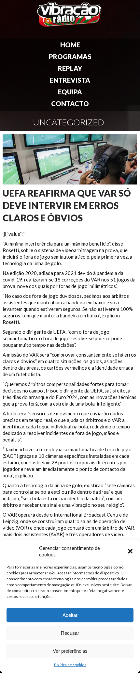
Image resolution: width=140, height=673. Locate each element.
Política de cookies (70, 664)
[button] (130, 551)
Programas (70, 56)
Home (70, 45)
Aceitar (70, 615)
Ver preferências (70, 651)
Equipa (70, 92)
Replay (70, 68)
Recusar (70, 633)
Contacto (70, 103)
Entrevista (70, 80)
